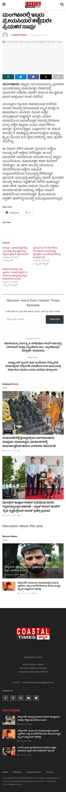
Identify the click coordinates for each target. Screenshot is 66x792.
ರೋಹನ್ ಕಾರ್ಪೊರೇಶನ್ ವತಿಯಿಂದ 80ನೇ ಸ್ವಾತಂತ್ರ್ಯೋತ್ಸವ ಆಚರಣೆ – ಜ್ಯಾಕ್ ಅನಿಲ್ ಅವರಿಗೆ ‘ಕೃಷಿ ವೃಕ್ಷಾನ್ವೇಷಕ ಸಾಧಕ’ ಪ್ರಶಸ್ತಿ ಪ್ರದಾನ (31, 506)
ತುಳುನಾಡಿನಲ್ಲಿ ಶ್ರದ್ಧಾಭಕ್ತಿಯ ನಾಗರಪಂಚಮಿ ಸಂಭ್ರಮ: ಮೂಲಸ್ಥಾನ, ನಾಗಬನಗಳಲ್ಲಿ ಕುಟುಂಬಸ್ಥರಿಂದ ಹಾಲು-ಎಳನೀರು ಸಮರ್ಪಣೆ (28, 442)
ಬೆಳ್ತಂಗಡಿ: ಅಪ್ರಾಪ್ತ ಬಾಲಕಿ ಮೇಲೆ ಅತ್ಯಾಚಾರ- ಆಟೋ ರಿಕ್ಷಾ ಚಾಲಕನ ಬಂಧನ (31, 569)
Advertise (17, 772)
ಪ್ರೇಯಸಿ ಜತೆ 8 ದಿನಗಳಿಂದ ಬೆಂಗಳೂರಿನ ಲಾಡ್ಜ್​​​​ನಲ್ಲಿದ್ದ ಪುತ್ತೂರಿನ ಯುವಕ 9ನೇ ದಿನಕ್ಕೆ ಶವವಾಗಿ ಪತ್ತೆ (46, 252)
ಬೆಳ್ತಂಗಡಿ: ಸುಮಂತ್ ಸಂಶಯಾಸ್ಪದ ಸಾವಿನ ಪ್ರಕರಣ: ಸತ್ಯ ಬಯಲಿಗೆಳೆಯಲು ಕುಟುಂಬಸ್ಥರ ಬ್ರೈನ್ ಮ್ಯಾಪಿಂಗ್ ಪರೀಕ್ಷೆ (39, 586)
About (5, 772)
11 (20, 450)
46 (35, 593)
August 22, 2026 (12, 574)
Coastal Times (19, 35)
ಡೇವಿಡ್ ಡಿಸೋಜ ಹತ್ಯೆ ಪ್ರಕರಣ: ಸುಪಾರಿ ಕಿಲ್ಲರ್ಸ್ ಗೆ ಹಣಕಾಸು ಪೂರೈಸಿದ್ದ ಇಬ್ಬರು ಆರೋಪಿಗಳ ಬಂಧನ (15, 274)
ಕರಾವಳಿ (8, 431)
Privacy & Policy (33, 772)
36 (20, 515)
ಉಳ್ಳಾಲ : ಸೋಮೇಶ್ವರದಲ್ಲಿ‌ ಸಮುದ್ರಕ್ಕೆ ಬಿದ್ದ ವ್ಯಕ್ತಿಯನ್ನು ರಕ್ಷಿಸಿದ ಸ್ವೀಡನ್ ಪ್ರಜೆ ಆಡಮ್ (15, 251)
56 (22, 574)
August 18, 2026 (10, 450)
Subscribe (55, 319)
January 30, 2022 (40, 35)
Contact (49, 772)
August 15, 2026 (10, 515)
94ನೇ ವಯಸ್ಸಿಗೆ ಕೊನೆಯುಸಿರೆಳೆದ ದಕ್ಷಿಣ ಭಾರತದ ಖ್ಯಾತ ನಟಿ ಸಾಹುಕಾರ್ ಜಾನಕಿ (37, 749)
